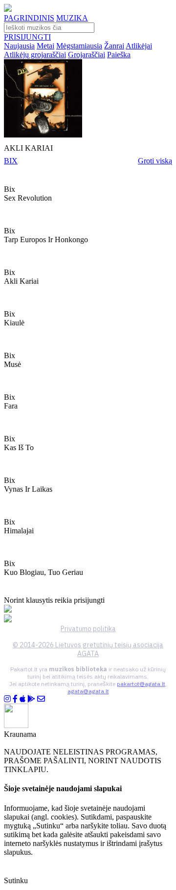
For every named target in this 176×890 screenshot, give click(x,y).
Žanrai (114, 46)
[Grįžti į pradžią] (8, 9)
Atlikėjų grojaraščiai (35, 54)
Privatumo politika (88, 628)
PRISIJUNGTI (27, 37)
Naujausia (19, 46)
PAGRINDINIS (29, 18)
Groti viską (155, 161)
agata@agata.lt (88, 691)
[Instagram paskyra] (7, 699)
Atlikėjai (139, 46)
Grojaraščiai (86, 54)
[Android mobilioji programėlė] (31, 699)
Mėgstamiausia (79, 46)
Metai (45, 46)
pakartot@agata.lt (141, 683)
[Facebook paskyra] (15, 699)
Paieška (119, 54)
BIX (11, 161)
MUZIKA (72, 18)
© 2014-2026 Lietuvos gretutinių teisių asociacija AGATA (88, 649)
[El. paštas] (41, 699)
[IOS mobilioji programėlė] (22, 699)
